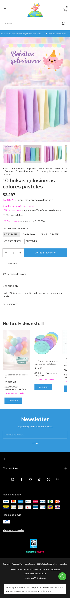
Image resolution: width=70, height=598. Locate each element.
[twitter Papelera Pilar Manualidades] (48, 479)
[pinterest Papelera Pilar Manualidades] (57, 479)
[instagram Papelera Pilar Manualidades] (12, 479)
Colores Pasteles (24, 171)
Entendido (46, 591)
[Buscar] (63, 23)
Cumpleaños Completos (23, 168)
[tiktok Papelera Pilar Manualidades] (39, 479)
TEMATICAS (61, 168)
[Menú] (5, 10)
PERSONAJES (45, 168)
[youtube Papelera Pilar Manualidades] (30, 479)
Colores (9, 171)
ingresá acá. (55, 569)
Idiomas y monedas (13, 530)
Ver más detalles (14, 215)
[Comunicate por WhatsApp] (62, 576)
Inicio (5, 168)
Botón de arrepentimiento (35, 573)
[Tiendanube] (35, 578)
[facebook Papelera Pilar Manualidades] (21, 479)
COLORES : (16, 228)
